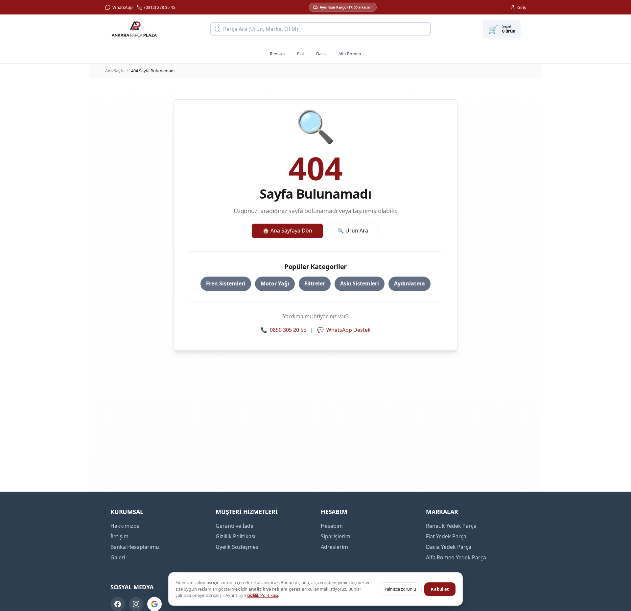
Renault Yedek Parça (451, 525)
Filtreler (314, 283)
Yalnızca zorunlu (400, 589)
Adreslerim (334, 546)
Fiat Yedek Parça (446, 536)
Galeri (117, 557)
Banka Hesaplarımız (135, 546)
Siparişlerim (335, 536)
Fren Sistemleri (225, 283)
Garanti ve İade (234, 525)
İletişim (119, 536)
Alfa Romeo (350, 54)
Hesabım (332, 525)
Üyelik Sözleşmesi (238, 546)
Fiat (300, 54)
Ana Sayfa (115, 71)
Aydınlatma (409, 283)
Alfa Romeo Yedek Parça (456, 557)
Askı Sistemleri (359, 283)
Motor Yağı (275, 283)
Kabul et (440, 589)
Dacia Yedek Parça (448, 546)
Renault (277, 54)
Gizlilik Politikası (262, 595)
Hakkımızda (125, 525)
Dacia (321, 54)
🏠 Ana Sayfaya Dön (287, 230)
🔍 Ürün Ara (353, 230)
